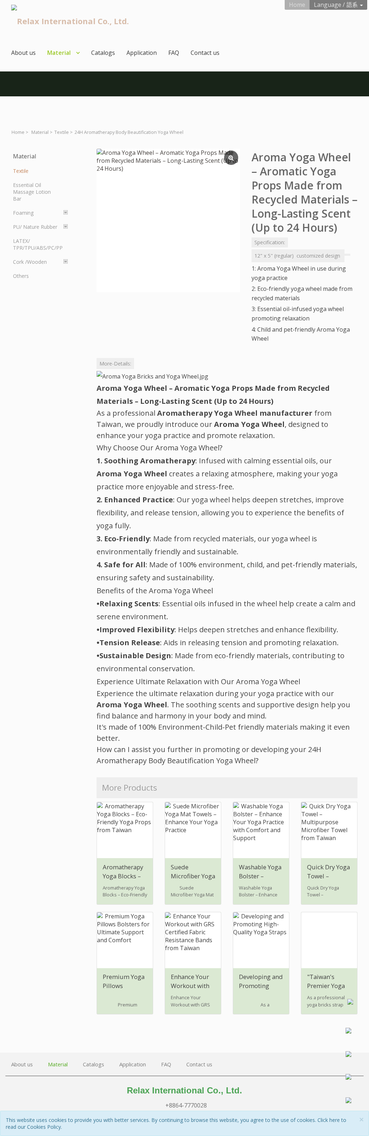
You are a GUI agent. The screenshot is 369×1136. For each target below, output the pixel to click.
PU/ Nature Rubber (35, 226)
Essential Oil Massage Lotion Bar (32, 192)
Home (18, 132)
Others (21, 275)
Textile (61, 132)
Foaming (23, 212)
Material (40, 132)
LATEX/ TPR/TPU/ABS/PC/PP (38, 244)
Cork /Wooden (30, 261)
